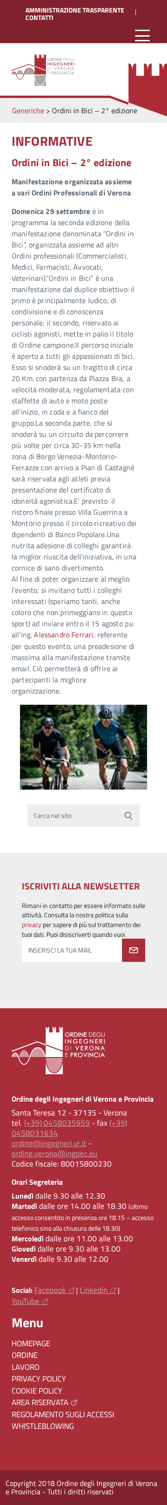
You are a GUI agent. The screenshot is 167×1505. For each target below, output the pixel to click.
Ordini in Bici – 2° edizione (71, 162)
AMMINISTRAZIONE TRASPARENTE (75, 10)
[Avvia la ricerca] (128, 815)
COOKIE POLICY (37, 1391)
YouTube (25, 1301)
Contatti (39, 17)
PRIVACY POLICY (39, 1379)
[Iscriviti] (133, 950)
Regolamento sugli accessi (63, 1414)
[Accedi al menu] (142, 36)
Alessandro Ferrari (63, 634)
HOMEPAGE (31, 1343)
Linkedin (94, 1290)
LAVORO (25, 1367)
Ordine (25, 1355)
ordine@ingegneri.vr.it (49, 1143)
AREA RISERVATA (40, 1402)
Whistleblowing (43, 1426)
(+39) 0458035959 (57, 1123)
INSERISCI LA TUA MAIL (60, 950)
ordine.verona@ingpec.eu (54, 1154)
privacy (31, 925)
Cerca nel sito (52, 815)
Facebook (50, 1290)
